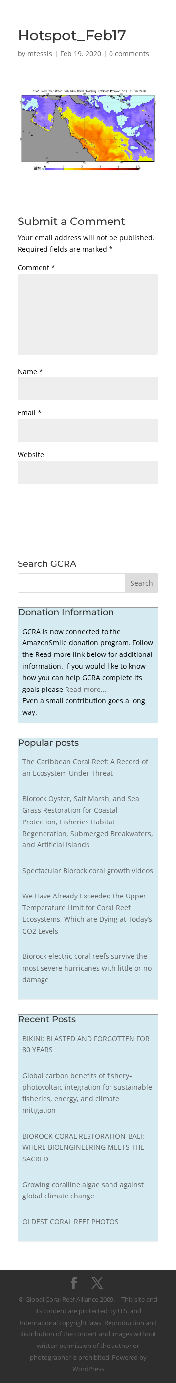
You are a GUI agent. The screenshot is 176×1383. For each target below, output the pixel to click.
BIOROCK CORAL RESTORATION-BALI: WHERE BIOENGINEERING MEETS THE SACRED (83, 1147)
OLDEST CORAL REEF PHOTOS (70, 1221)
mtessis (39, 53)
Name (30, 371)
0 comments (129, 53)
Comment (36, 267)
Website (31, 454)
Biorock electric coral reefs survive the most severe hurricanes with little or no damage (87, 968)
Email (30, 412)
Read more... (86, 689)
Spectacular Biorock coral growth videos (87, 870)
